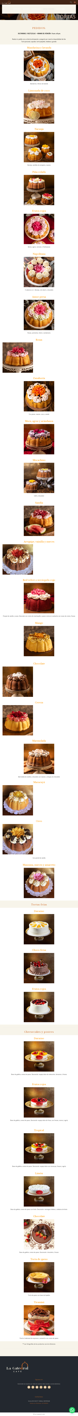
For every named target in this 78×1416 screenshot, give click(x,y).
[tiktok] (49, 1387)
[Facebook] (28, 1387)
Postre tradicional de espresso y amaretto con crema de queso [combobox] (39, 1338)
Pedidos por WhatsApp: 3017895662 (39, 1403)
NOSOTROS (26, 9)
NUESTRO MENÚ (36, 9)
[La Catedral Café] (6, 2)
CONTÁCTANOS (60, 9)
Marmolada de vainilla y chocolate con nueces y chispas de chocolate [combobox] (39, 777)
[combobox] (39, 841)
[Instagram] (32, 1387)
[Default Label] (37, 1387)
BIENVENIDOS (17, 9)
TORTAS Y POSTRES (48, 9)
